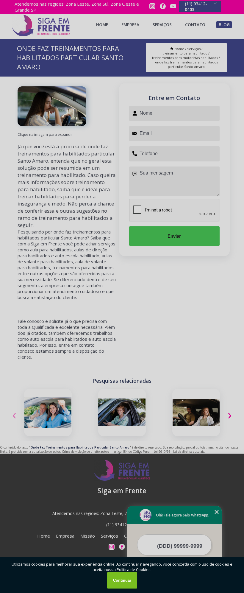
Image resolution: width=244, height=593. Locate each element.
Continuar (122, 580)
